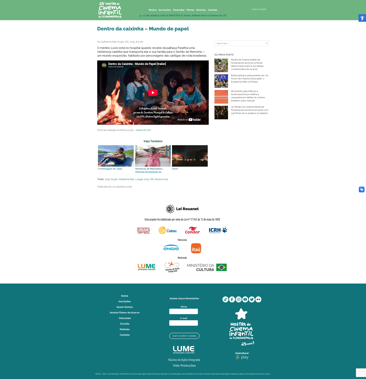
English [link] (255, 9)
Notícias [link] (125, 329)
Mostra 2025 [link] (161, 179)
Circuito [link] (124, 323)
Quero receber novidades (184, 336)
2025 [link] (107, 179)
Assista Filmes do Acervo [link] (125, 312)
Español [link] (262, 9)
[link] (362, 18)
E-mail (184, 318)
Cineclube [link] (125, 318)
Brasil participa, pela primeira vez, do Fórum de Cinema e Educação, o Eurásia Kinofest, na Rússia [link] (249, 78)
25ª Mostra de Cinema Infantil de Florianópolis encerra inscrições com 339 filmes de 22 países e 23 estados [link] (249, 110)
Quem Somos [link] (125, 307)
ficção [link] (114, 179)
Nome (184, 307)
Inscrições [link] (125, 301)
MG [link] (152, 179)
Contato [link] (125, 334)
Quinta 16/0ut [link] (143, 130)
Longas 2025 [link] (142, 179)
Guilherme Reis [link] (126, 179)
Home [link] (124, 295)
